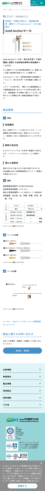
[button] (41, 463)
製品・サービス (14, 10)
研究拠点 (7, 390)
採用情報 (7, 397)
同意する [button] (22, 485)
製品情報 (7, 383)
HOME (5, 10)
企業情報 (7, 369)
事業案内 (7, 376)
